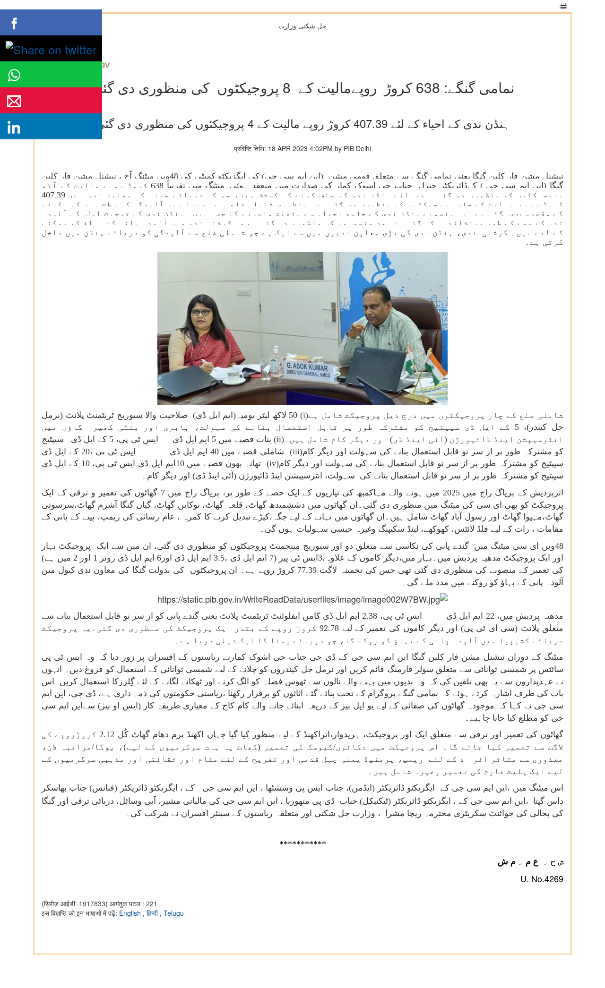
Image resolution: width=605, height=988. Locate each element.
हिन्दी (153, 913)
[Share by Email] (51, 100)
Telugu (174, 913)
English (131, 913)
